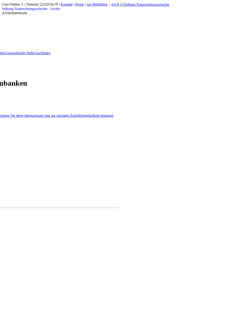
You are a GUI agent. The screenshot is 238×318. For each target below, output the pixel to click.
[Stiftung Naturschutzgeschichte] (144, 4)
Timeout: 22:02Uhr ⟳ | (43, 4)
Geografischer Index (20, 53)
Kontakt (67, 4)
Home (79, 4)
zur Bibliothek (97, 4)
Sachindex (43, 53)
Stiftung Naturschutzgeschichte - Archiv (31, 9)
